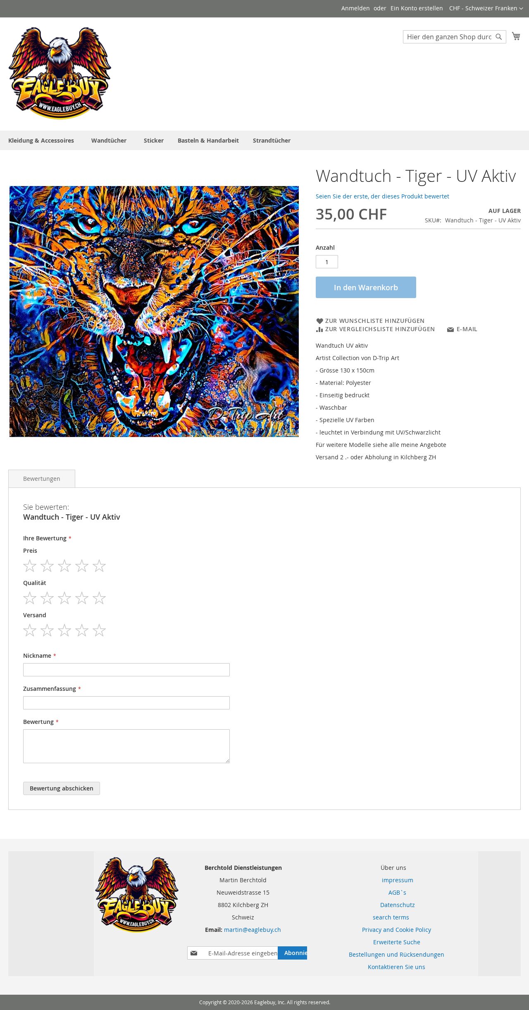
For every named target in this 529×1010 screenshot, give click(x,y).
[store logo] (60, 73)
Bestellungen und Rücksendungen (396, 954)
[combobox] (454, 36)
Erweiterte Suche (396, 942)
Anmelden (355, 8)
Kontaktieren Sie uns (396, 967)
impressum (392, 880)
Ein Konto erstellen (417, 8)
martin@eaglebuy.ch (252, 930)
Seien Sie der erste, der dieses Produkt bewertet (382, 196)
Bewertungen (41, 478)
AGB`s (392, 892)
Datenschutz (392, 905)
